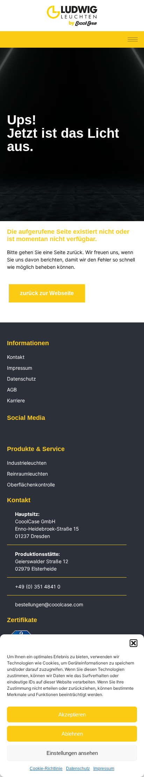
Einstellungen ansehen (72, 753)
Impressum (103, 768)
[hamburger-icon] (133, 39)
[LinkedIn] (10, 433)
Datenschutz (78, 768)
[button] (133, 643)
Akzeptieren (72, 714)
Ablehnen (72, 734)
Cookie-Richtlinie (46, 768)
